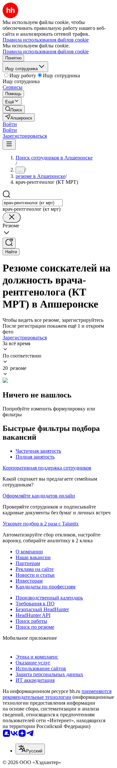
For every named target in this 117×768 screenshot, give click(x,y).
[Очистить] (12, 217)
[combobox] (33, 202)
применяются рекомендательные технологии (57, 694)
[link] (14, 109)
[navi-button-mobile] (9, 144)
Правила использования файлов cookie (46, 51)
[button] (10, 124)
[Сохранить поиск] (9, 243)
